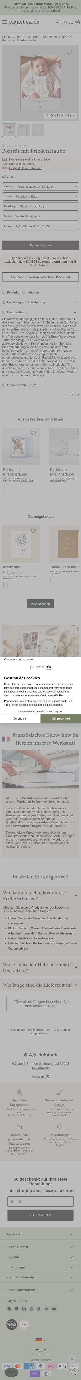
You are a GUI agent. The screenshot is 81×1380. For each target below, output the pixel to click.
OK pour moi (61, 718)
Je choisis (20, 718)
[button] (11, 1372)
